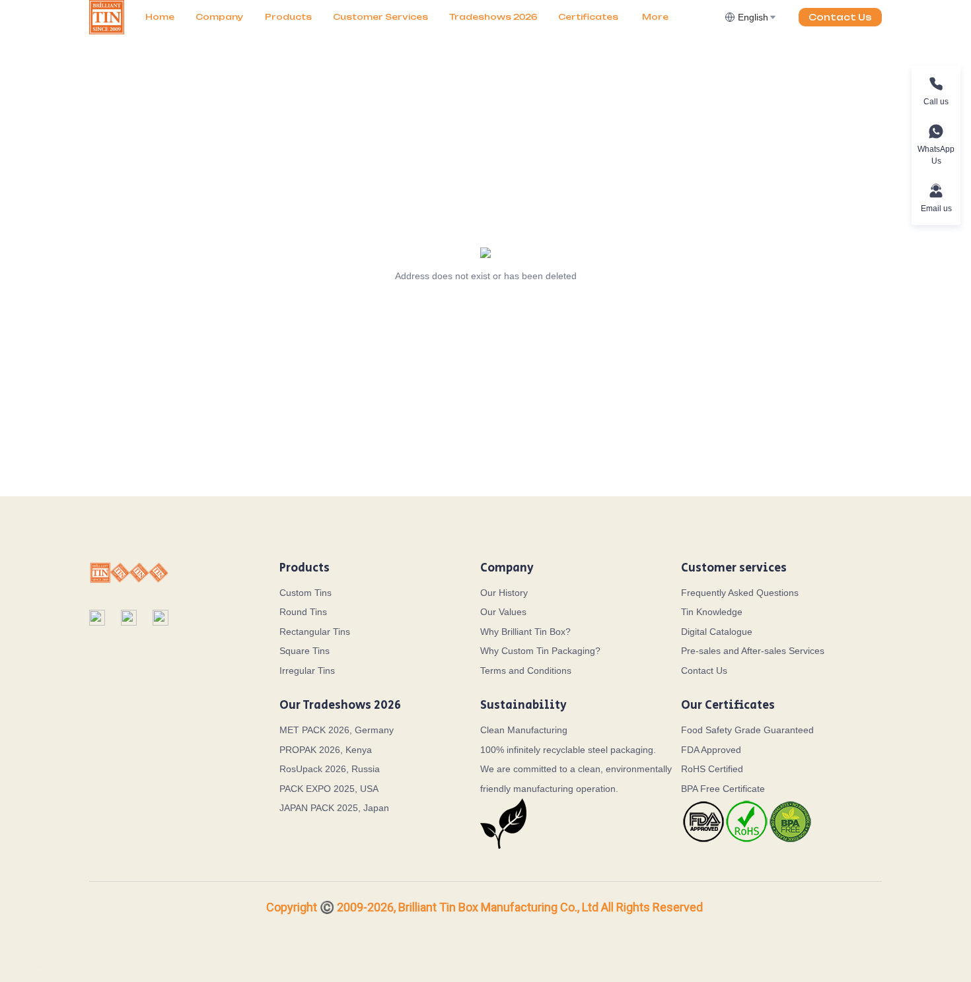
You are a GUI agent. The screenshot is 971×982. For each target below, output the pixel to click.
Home (159, 17)
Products (288, 17)
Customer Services (380, 17)
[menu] (430, 17)
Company (220, 17)
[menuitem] (160, 17)
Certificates (588, 17)
